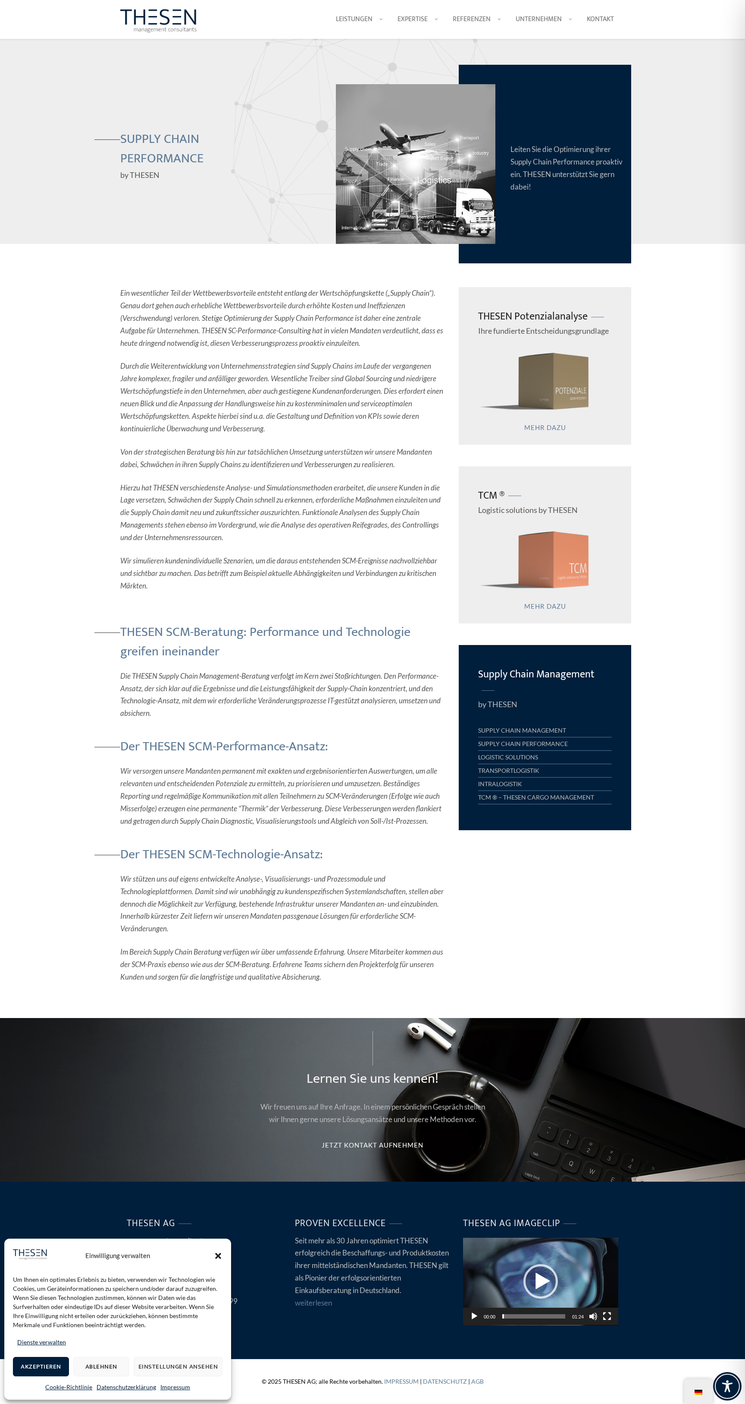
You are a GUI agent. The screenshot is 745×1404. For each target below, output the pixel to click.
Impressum (175, 1387)
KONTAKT (600, 19)
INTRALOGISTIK (500, 783)
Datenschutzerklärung (126, 1387)
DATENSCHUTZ (445, 1381)
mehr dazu (545, 427)
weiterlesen (313, 1302)
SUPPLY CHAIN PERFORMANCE (523, 743)
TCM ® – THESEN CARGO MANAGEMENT (536, 797)
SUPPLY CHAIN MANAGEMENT (522, 730)
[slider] (533, 1316)
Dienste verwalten (41, 1342)
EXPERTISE (413, 19)
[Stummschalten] (593, 1316)
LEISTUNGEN (354, 19)
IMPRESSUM (401, 1381)
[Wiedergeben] (474, 1316)
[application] (540, 1281)
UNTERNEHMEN (539, 19)
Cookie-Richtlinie (68, 1387)
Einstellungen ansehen (178, 1366)
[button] (218, 1256)
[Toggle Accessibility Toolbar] (727, 1386)
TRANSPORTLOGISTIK (508, 770)
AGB (477, 1381)
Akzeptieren (41, 1366)
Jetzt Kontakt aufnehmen (372, 1145)
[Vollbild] (607, 1316)
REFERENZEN (472, 19)
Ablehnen (101, 1366)
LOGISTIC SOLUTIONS (508, 757)
